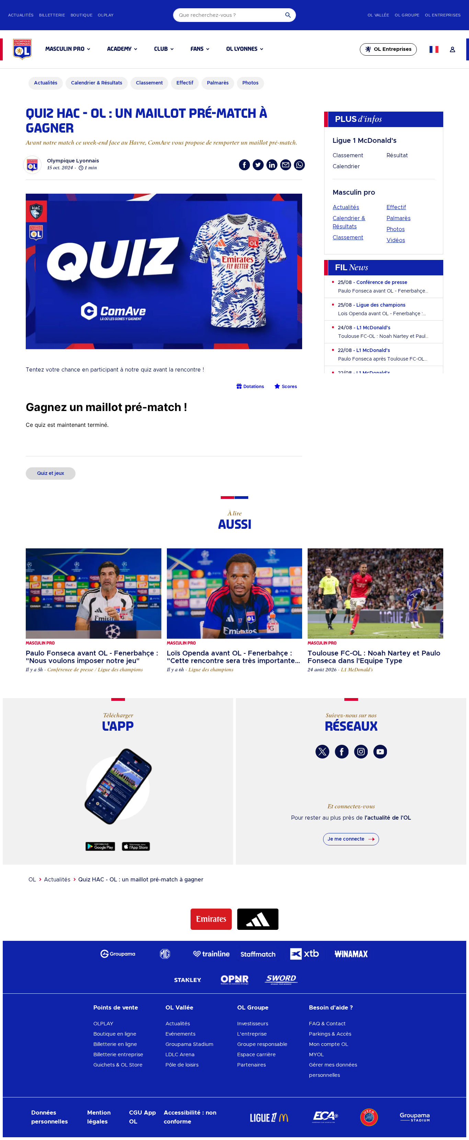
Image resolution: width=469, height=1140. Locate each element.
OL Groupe (252, 1008)
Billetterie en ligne (115, 1044)
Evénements (180, 1034)
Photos (396, 229)
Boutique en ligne (114, 1034)
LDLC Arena (180, 1054)
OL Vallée (179, 1008)
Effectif (396, 207)
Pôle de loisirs (181, 1065)
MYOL (316, 1054)
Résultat (397, 155)
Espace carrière (256, 1054)
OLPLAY (103, 1023)
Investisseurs (252, 1023)
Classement (348, 155)
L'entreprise (252, 1034)
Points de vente (115, 1008)
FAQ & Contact (327, 1023)
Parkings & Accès (330, 1034)
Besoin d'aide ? (331, 1008)
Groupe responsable (262, 1044)
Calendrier (346, 166)
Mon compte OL (328, 1044)
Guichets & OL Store (117, 1065)
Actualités (346, 207)
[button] (67, 49)
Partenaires (251, 1065)
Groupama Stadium (189, 1044)
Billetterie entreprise (118, 1054)
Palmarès (399, 218)
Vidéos (396, 240)
